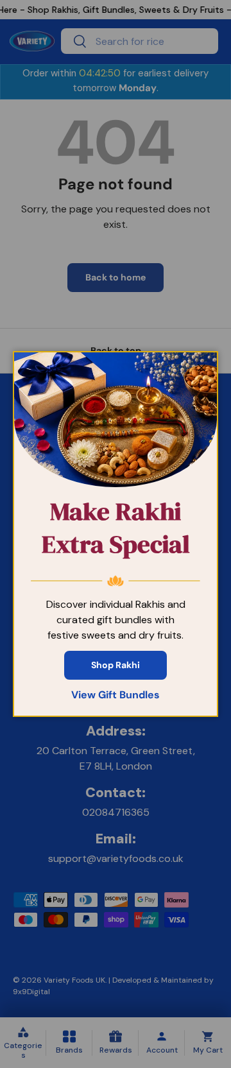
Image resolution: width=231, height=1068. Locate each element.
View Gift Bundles (115, 695)
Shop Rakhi (115, 665)
